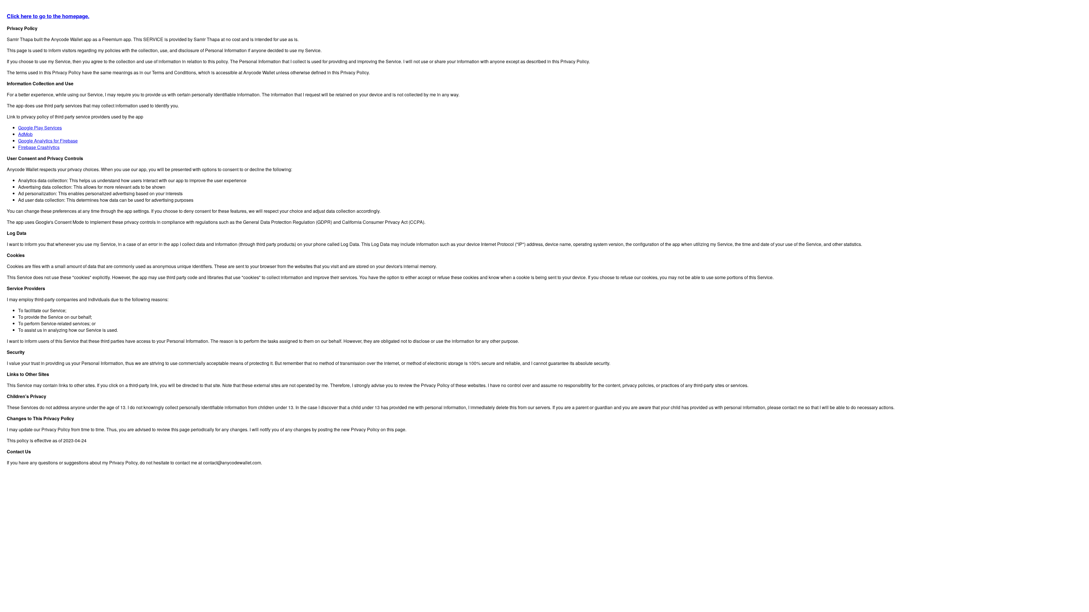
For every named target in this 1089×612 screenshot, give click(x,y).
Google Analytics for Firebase (48, 140)
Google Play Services (40, 127)
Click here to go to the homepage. (48, 16)
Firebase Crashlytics (39, 147)
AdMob (25, 134)
